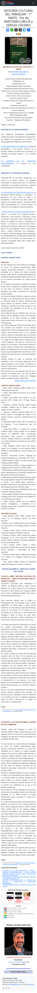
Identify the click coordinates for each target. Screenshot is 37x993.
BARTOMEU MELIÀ (21, 72)
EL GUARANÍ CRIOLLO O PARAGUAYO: (15, 146)
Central (17, 962)
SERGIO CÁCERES (18, 74)
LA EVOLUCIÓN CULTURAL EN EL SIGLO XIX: (17, 192)
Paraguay (23, 962)
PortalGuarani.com (15, 984)
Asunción (11, 962)
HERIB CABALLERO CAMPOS (25, 381)
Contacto (31, 984)
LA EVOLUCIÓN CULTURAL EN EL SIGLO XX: (17, 212)
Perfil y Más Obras (18, 972)
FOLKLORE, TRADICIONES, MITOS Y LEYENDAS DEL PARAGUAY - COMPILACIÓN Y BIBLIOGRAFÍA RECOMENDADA (19, 881)
